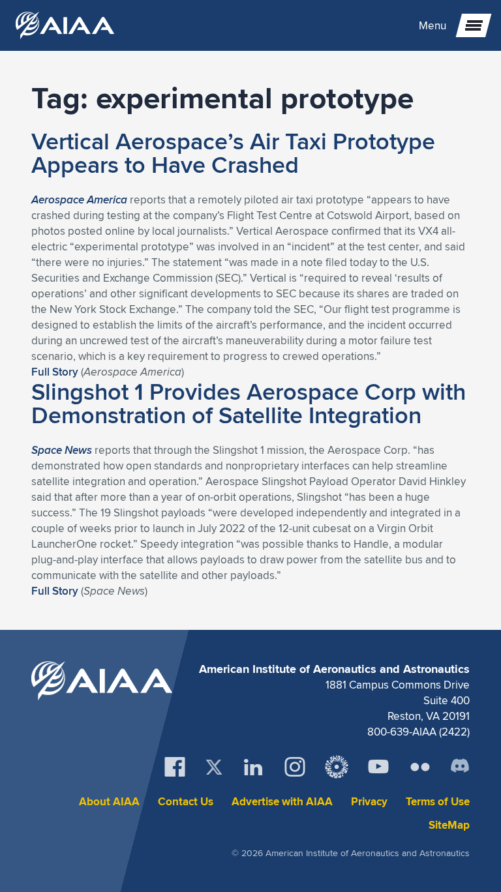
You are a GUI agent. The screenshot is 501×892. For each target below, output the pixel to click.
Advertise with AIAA (282, 802)
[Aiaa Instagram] (294, 766)
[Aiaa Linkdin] (253, 766)
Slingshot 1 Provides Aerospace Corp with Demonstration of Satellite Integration (248, 403)
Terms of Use (438, 802)
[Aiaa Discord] (460, 767)
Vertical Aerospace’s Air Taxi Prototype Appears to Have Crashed (233, 152)
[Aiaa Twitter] (214, 767)
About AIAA (109, 802)
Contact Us (185, 802)
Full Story (54, 371)
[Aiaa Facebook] (174, 766)
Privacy (369, 802)
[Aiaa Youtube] (378, 766)
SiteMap (449, 825)
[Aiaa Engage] (336, 766)
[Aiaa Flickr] (420, 766)
